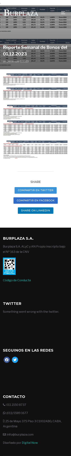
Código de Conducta (17, 280)
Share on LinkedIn (35, 210)
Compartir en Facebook (35, 200)
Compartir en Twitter (35, 190)
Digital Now (30, 442)
